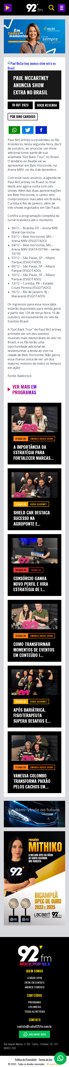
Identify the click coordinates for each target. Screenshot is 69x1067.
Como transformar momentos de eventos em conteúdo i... (33, 649)
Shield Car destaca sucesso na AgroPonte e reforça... (31, 518)
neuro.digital (55, 1064)
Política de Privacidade (26, 1059)
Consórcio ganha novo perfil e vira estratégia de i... (30, 583)
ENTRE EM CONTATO (34, 982)
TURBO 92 (35, 570)
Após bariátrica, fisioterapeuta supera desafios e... (32, 715)
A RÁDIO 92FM (34, 978)
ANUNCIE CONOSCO (34, 987)
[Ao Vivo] (8, 8)
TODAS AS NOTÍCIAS (34, 1011)
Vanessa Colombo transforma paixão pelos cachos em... (31, 781)
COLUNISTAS (34, 1007)
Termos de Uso (45, 1059)
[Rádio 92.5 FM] (34, 8)
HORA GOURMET (38, 504)
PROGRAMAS (34, 1002)
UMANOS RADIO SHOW (41, 438)
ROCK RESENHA (47, 105)
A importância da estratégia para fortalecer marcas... (33, 452)
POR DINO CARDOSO (22, 116)
